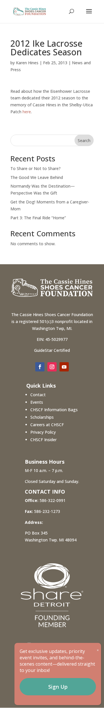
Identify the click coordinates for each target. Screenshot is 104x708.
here (27, 111)
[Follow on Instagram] (52, 366)
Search (84, 140)
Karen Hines (27, 62)
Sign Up (58, 686)
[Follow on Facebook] (39, 366)
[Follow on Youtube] (64, 366)
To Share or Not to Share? (35, 168)
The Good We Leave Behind (36, 177)
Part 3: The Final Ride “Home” (38, 217)
